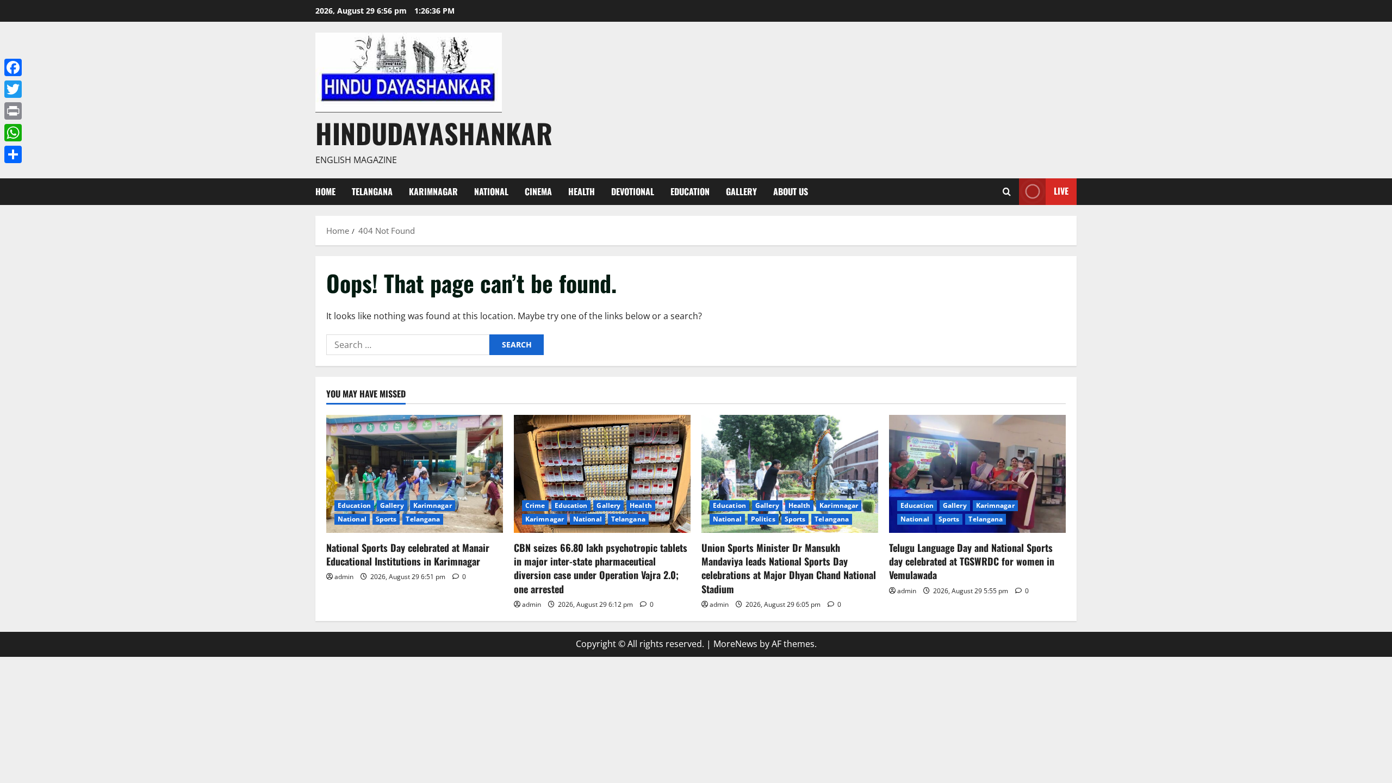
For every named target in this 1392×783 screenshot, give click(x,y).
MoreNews (735, 644)
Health (581, 191)
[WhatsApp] (13, 133)
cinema (538, 191)
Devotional (632, 191)
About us (790, 191)
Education (690, 191)
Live (1061, 190)
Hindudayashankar (433, 133)
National (491, 191)
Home (325, 191)
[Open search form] (1007, 191)
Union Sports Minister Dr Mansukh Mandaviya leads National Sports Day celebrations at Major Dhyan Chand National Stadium (788, 568)
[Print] (13, 111)
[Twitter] (13, 89)
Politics (763, 519)
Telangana (372, 191)
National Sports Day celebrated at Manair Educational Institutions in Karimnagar (407, 554)
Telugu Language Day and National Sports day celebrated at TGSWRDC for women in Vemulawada (971, 561)
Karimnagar (433, 191)
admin (343, 576)
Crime (535, 505)
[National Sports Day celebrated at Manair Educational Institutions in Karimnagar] (414, 474)
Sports (386, 519)
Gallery (741, 191)
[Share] (13, 154)
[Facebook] (13, 67)
